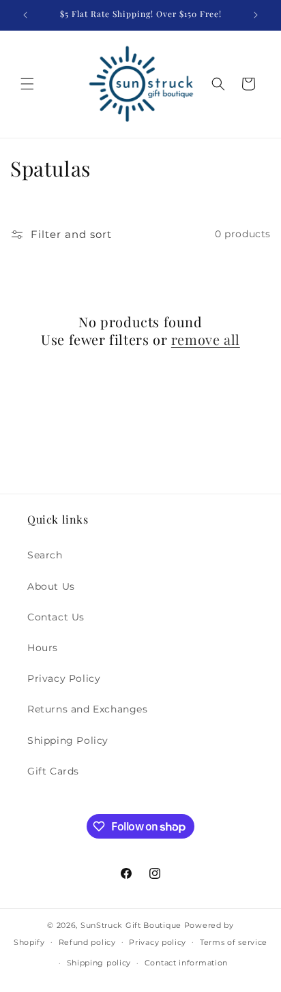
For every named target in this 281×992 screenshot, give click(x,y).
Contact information (186, 962)
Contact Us (56, 617)
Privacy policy (157, 942)
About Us (51, 586)
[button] (27, 84)
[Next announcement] (256, 15)
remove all (205, 339)
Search (45, 555)
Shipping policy (99, 962)
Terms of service (233, 942)
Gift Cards (53, 771)
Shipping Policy (67, 740)
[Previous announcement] (25, 15)
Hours (42, 648)
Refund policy (87, 942)
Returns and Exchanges (87, 709)
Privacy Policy (63, 678)
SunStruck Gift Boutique (130, 925)
